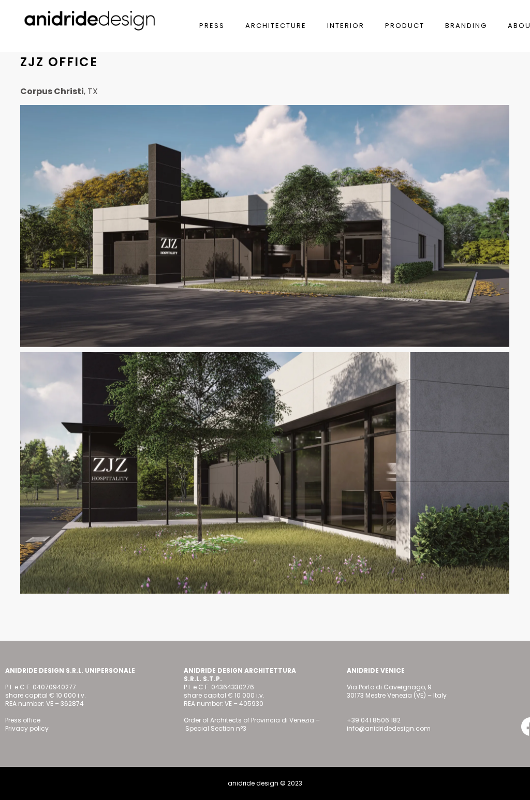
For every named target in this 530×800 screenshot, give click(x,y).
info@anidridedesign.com (389, 728)
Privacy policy (27, 728)
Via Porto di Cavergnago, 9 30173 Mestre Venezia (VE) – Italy (397, 691)
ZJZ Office (59, 61)
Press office (22, 720)
